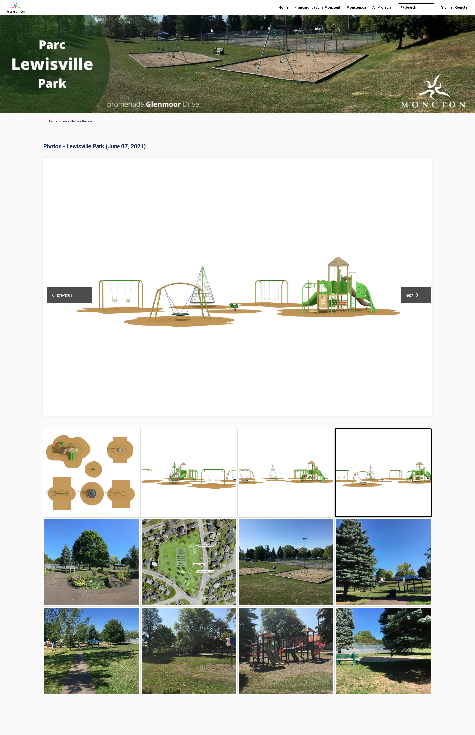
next (409, 295)
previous (64, 295)
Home (53, 121)
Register (462, 7)
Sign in (446, 7)
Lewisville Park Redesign (78, 121)
